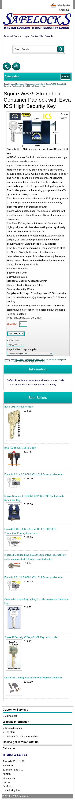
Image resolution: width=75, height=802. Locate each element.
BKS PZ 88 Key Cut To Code (20, 447)
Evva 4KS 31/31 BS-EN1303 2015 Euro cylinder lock (33, 577)
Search (49, 36)
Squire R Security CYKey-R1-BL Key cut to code (30, 637)
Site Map (10, 732)
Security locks (9, 84)
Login (26, 36)
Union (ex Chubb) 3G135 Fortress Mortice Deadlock (33, 677)
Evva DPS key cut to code (18, 406)
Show (65, 76)
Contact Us (37, 36)
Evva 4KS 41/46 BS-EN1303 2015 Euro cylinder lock (33, 474)
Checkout (64, 9)
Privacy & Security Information (21, 736)
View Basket (64, 5)
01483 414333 (15, 755)
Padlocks (20, 84)
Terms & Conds (12, 36)
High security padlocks (34, 84)
